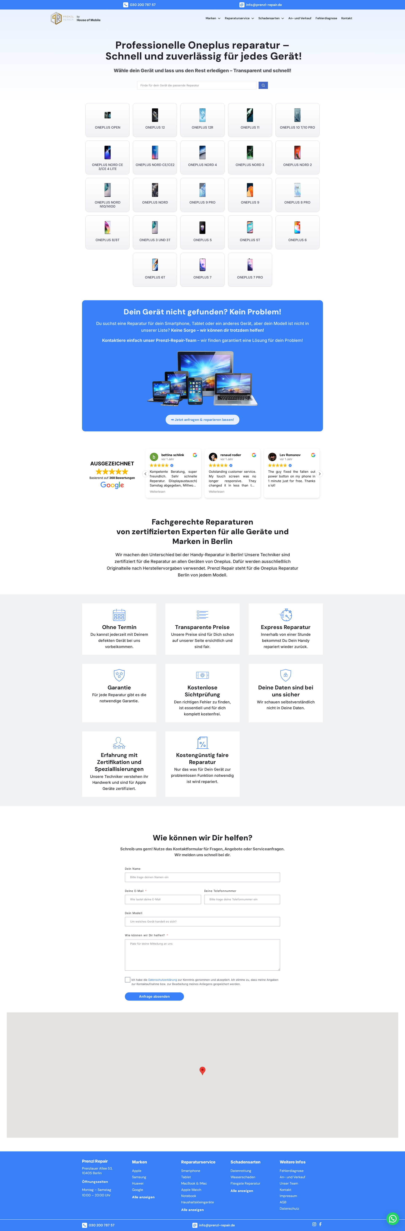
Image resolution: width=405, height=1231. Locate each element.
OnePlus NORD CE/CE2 (155, 165)
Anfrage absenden (154, 996)
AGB (283, 1202)
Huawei (137, 1183)
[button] (319, 474)
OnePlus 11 (250, 127)
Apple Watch (191, 1190)
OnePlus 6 (297, 240)
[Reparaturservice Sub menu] (252, 18)
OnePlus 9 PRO (202, 202)
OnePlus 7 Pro (250, 277)
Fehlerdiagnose (326, 18)
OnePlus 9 (250, 202)
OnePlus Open (107, 127)
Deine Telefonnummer (220, 891)
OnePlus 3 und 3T (154, 240)
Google (137, 1190)
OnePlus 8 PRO (297, 202)
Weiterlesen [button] (157, 491)
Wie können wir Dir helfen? (145, 935)
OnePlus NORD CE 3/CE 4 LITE (107, 167)
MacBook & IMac (194, 1183)
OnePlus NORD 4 (202, 165)
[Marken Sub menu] (219, 18)
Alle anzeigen (143, 1197)
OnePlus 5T (250, 240)
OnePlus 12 (155, 127)
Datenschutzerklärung (162, 979)
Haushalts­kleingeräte (197, 1202)
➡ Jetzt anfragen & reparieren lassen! (202, 419)
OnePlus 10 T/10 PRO (297, 127)
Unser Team (289, 1183)
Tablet (186, 1177)
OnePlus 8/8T (107, 240)
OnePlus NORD (155, 202)
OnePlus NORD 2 (297, 165)
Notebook (188, 1196)
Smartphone (190, 1171)
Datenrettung (241, 1171)
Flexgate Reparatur (245, 1183)
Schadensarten (268, 18)
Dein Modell (133, 913)
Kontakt (346, 18)
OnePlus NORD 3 (250, 165)
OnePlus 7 (202, 277)
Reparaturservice (237, 18)
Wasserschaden (243, 1177)
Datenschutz (289, 1209)
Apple (136, 1171)
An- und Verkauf (299, 18)
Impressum (288, 1196)
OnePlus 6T (155, 277)
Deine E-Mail (134, 891)
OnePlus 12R (202, 127)
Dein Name (133, 868)
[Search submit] (263, 85)
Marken (211, 18)
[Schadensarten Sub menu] (282, 18)
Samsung (139, 1177)
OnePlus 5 (202, 240)
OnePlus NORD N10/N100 (107, 204)
